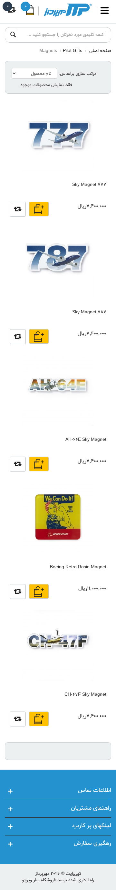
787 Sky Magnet (89, 312)
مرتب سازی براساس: (77, 74)
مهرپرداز (42, 873)
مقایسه (18, 209)
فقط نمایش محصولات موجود (46, 85)
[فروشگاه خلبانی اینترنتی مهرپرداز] (68, 10)
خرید (39, 209)
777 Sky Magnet (89, 184)
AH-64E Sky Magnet (85, 439)
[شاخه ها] (104, 13)
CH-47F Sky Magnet (85, 694)
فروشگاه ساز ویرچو (39, 880)
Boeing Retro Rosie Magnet (78, 567)
